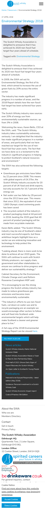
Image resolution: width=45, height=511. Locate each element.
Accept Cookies (11, 499)
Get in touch (7, 425)
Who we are (8, 412)
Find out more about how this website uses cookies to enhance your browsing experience (21, 491)
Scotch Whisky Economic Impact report (21, 391)
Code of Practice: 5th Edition (17, 394)
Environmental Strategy (28, 56)
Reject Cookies (10, 505)
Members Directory (11, 416)
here (35, 331)
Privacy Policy (8, 429)
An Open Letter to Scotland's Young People (22, 369)
